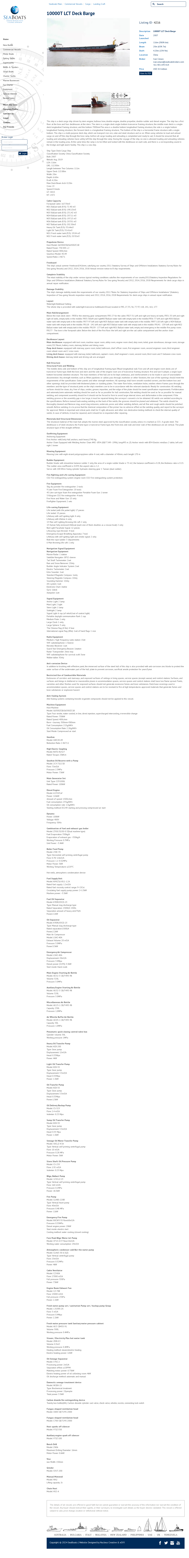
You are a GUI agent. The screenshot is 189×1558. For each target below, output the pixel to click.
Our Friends (8, 127)
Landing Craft (99, 4)
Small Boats (8, 71)
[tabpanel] (81, 103)
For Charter (8, 85)
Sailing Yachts (9, 58)
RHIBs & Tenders (10, 67)
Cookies (6, 122)
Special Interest (10, 93)
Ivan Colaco (158, 59)
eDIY (122, 1542)
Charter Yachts (9, 76)
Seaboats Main (55, 4)
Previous (48, 54)
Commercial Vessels (12, 49)
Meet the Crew (10, 104)
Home (6, 39)
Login (24, 153)
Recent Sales (8, 98)
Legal (5, 118)
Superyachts (8, 62)
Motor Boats (8, 54)
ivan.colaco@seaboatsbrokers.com (168, 62)
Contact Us (8, 113)
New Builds (8, 45)
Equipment (7, 89)
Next (134, 54)
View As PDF (145, 73)
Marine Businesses (11, 80)
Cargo (88, 4)
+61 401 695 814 (161, 64)
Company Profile (10, 109)
